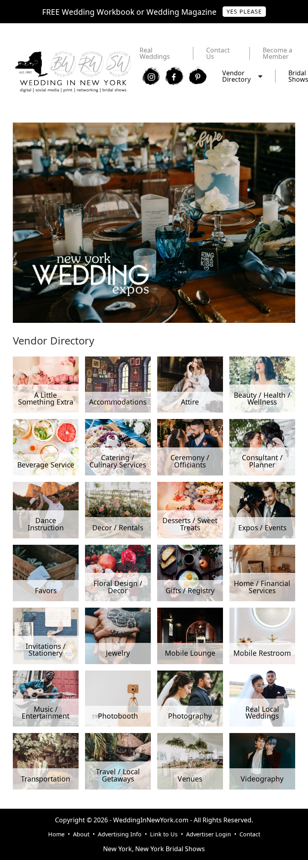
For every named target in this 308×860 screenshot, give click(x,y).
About (81, 834)
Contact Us (218, 53)
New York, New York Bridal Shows (154, 848)
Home (56, 834)
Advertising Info (120, 834)
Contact (249, 834)
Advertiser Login (208, 834)
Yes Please (244, 11)
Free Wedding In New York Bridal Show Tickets (83, 126)
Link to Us (164, 834)
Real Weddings (155, 53)
